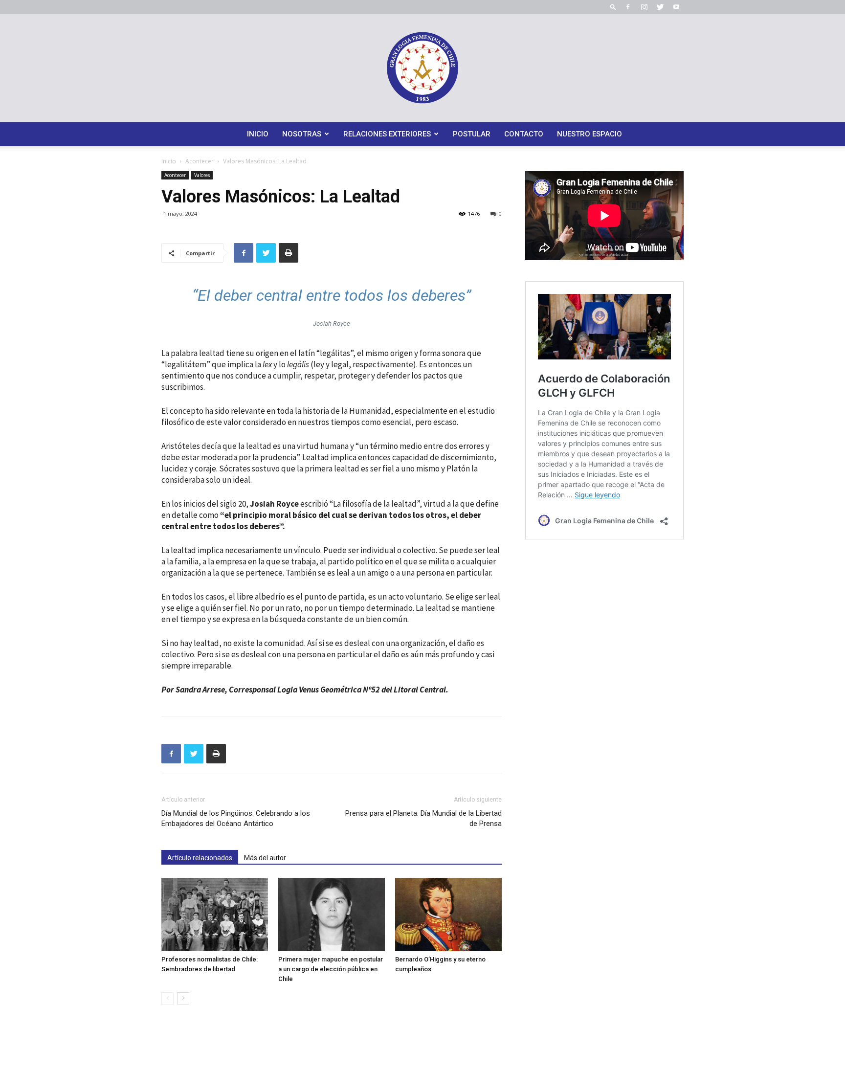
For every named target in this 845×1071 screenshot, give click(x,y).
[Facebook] (628, 7)
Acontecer (199, 161)
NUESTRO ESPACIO (589, 134)
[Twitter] (660, 7)
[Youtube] (676, 7)
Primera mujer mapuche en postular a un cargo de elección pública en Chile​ (330, 969)
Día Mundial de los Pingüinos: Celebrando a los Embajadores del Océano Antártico (235, 818)
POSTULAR (471, 134)
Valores (202, 175)
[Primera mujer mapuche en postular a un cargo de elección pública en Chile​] (331, 914)
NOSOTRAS (301, 134)
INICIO (257, 134)
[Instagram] (644, 7)
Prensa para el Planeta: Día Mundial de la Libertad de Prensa (423, 818)
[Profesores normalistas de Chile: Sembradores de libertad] (214, 914)
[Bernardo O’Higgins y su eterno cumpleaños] (448, 914)
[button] (613, 6)
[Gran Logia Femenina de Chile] (422, 68)
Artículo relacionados (199, 858)
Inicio (168, 161)
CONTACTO (523, 134)
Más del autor (265, 858)
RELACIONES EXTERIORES (387, 134)
